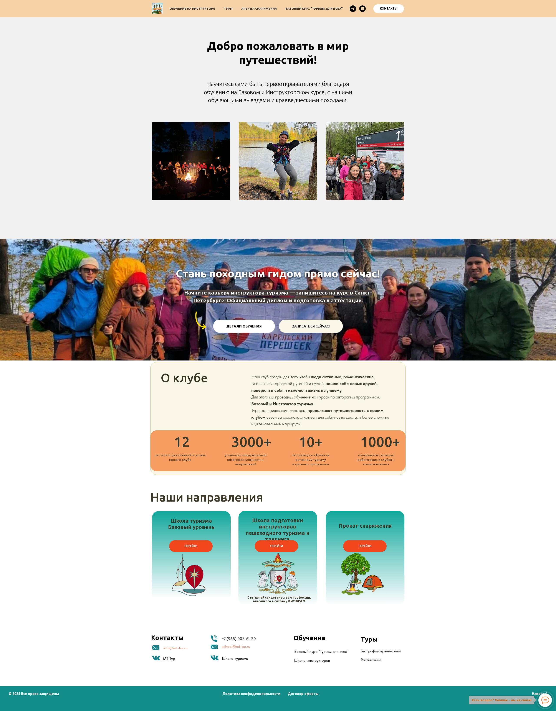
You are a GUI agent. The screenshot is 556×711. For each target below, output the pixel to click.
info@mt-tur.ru (175, 648)
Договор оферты (303, 694)
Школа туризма (235, 658)
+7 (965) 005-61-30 (239, 638)
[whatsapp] (362, 8)
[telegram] (353, 8)
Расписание (371, 660)
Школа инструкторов (312, 660)
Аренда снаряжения (259, 8)
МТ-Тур (169, 658)
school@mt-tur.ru (236, 646)
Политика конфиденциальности (251, 694)
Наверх (538, 694)
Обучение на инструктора (192, 8)
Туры (228, 8)
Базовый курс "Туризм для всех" (314, 8)
